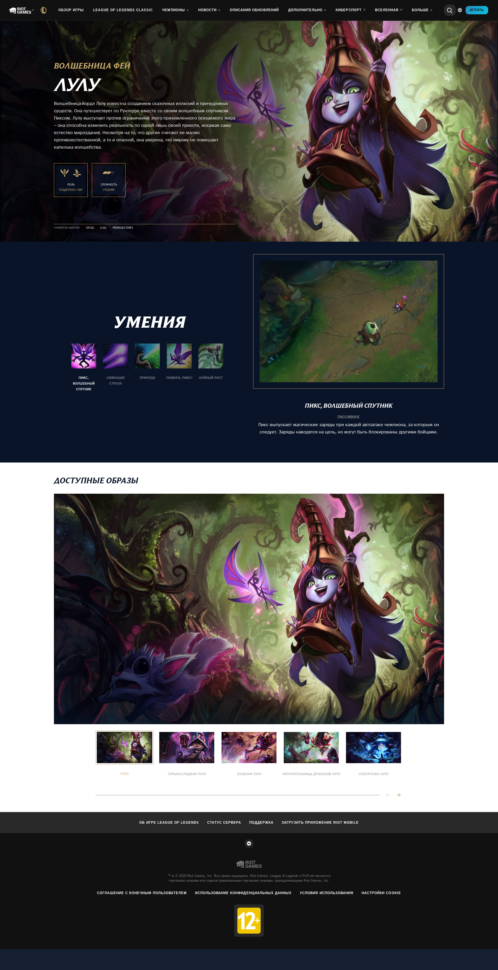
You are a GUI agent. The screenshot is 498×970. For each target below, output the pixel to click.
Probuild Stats (123, 227)
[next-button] (398, 795)
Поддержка (261, 822)
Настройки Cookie (381, 893)
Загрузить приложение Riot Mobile (320, 822)
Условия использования (326, 893)
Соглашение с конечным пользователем (141, 893)
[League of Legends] (45, 10)
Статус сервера (224, 822)
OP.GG (90, 227)
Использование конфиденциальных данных (243, 893)
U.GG (103, 227)
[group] (147, 367)
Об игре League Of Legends (169, 822)
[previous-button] (388, 795)
